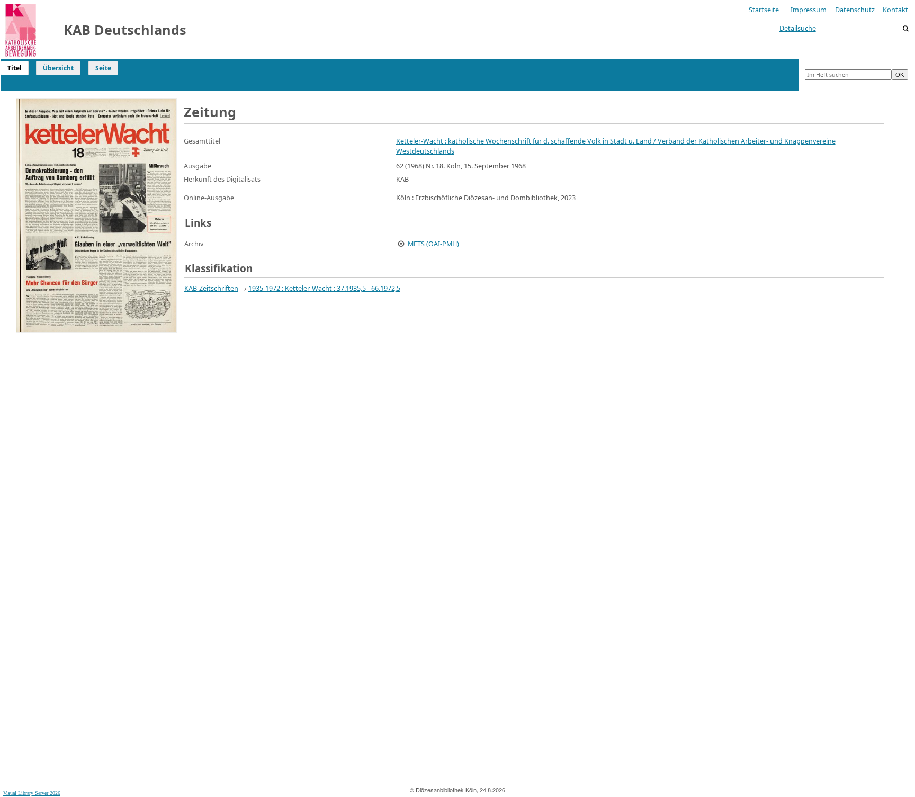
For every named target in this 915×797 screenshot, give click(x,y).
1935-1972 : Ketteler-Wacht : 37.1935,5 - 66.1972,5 (324, 288)
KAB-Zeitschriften (211, 288)
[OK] (906, 28)
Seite (103, 68)
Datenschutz (855, 9)
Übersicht (58, 68)
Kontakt (895, 9)
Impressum (809, 9)
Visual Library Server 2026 (31, 793)
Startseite (764, 9)
